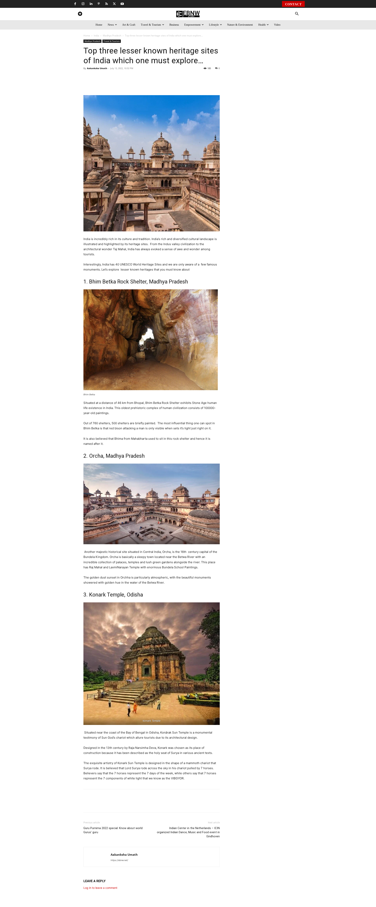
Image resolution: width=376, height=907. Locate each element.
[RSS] (106, 4)
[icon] (80, 14)
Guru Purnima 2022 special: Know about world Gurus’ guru (113, 830)
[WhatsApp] (110, 84)
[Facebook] (75, 4)
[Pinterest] (99, 4)
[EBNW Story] (188, 14)
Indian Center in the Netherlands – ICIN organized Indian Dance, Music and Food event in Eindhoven (188, 832)
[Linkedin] (91, 4)
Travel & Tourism (112, 41)
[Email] (164, 84)
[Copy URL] (155, 84)
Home (86, 35)
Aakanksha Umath (97, 68)
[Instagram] (83, 4)
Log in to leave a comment (100, 887)
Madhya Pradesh (112, 35)
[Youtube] (122, 4)
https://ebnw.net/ (119, 860)
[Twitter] (114, 4)
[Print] (146, 84)
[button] (297, 14)
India (96, 35)
